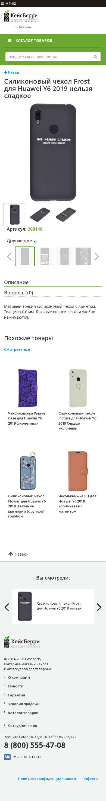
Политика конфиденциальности (47, 778)
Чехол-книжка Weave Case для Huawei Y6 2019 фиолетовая (26, 418)
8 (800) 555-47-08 (35, 745)
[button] (9, 256)
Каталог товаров (33, 40)
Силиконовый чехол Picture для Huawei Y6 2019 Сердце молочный (77, 421)
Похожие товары (28, 338)
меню (10, 3)
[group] (25, 256)
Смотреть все (17, 349)
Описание (16, 282)
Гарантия (16, 695)
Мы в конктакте (27, 756)
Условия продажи (24, 703)
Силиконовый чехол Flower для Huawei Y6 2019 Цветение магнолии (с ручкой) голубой (27, 506)
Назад (13, 72)
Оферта (91, 778)
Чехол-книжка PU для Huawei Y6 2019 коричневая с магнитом (77, 504)
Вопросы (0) (18, 292)
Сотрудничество (22, 725)
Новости (15, 686)
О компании (19, 677)
